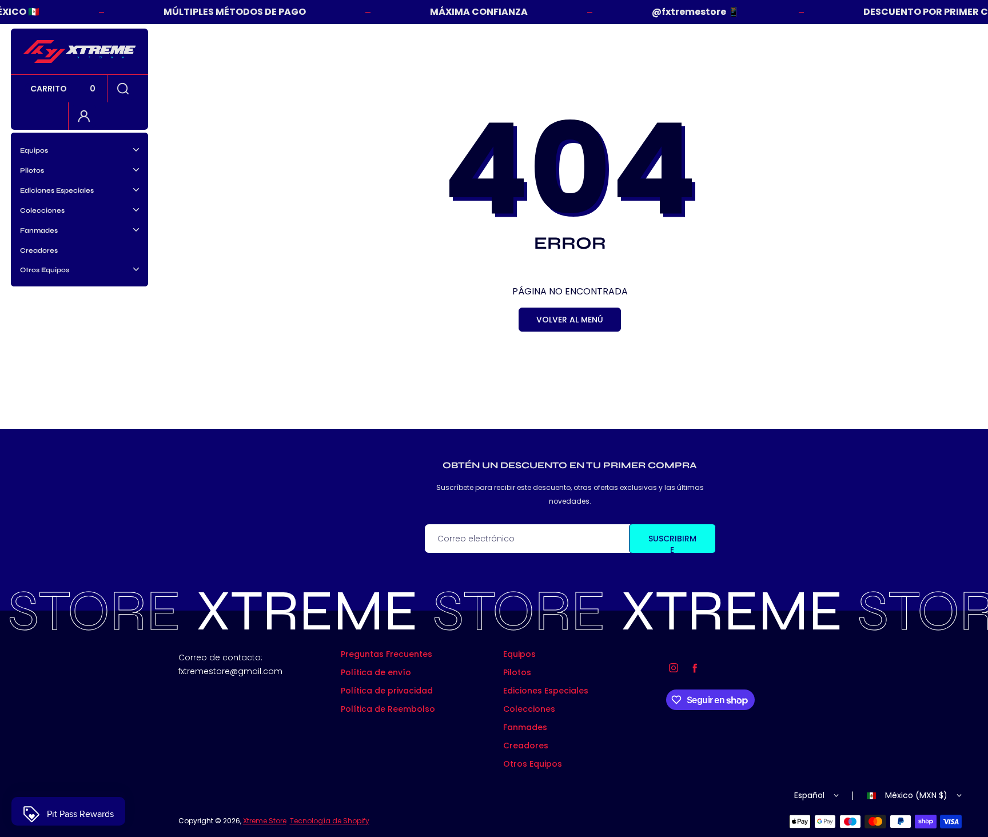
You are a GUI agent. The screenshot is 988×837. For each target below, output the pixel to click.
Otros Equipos (532, 764)
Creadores (39, 250)
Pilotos (517, 672)
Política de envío (376, 672)
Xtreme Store (264, 821)
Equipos (519, 654)
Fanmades (525, 727)
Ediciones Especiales (545, 690)
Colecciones (529, 709)
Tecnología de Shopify (329, 821)
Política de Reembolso (388, 709)
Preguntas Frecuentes (386, 654)
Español (809, 795)
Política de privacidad (387, 690)
